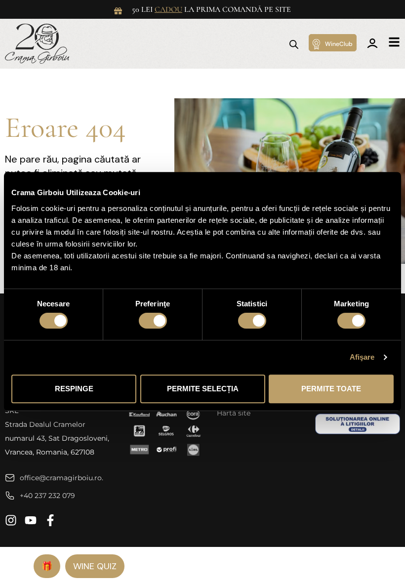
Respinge (74, 388)
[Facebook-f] (50, 520)
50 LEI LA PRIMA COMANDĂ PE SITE (211, 9)
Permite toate (331, 388)
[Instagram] (11, 520)
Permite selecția (203, 388)
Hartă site (233, 413)
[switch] (153, 321)
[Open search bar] (294, 44)
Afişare (362, 357)
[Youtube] (31, 520)
